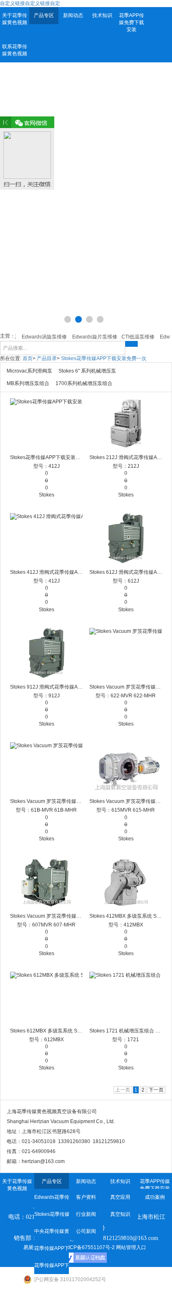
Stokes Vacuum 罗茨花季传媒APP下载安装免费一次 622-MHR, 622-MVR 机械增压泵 (125, 687)
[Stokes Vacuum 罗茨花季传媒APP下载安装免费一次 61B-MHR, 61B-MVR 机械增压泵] (46, 767)
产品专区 (44, 15)
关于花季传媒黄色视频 (14, 18)
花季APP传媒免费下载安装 (131, 22)
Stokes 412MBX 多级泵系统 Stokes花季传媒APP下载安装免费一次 (125, 916)
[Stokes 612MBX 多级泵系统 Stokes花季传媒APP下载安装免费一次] (46, 997)
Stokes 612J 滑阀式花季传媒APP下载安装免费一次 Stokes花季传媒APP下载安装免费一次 (125, 572)
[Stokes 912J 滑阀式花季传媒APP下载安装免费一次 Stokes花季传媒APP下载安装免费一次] (46, 653)
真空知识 (120, 1214)
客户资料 (86, 1197)
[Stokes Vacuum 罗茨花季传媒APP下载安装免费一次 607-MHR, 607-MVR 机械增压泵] (46, 882)
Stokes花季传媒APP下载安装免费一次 (104, 358)
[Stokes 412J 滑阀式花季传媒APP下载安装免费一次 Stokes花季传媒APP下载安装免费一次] (46, 538)
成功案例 (155, 1197)
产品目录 (47, 358)
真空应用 (120, 1197)
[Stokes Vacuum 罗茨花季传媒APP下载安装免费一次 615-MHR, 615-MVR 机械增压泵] (125, 767)
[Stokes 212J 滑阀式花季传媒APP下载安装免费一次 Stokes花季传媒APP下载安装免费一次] (125, 423)
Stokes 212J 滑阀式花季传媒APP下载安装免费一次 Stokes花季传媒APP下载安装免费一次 (125, 457)
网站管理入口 (131, 1247)
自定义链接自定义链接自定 (30, 3)
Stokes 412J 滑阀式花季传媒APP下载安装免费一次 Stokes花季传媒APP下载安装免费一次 (46, 572)
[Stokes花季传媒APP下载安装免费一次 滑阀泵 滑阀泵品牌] (46, 423)
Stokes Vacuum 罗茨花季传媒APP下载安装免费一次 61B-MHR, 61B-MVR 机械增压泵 (46, 801)
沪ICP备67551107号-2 (89, 1247)
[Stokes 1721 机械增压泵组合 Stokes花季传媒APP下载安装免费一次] (125, 997)
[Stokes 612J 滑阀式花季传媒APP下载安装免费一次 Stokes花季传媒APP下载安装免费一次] (125, 538)
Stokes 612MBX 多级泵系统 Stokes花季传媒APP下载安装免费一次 (46, 1031)
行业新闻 (86, 1214)
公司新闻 (86, 1231)
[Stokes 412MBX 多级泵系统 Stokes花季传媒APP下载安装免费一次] (125, 882)
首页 (28, 358)
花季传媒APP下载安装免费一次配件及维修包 (51, 1265)
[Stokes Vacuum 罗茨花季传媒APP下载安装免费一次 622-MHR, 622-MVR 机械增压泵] (125, 653)
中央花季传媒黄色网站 (51, 1231)
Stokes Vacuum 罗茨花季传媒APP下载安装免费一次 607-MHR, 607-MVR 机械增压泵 (46, 916)
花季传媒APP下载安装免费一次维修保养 (51, 1248)
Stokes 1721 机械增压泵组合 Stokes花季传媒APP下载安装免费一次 (125, 1031)
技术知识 (102, 15)
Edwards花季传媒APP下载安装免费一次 (51, 1197)
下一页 (156, 1090)
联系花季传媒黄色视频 (14, 50)
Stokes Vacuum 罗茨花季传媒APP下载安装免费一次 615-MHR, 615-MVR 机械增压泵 (125, 801)
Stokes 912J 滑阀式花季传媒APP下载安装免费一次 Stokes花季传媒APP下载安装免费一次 (46, 687)
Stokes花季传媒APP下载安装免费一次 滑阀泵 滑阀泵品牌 (46, 457)
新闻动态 (73, 15)
